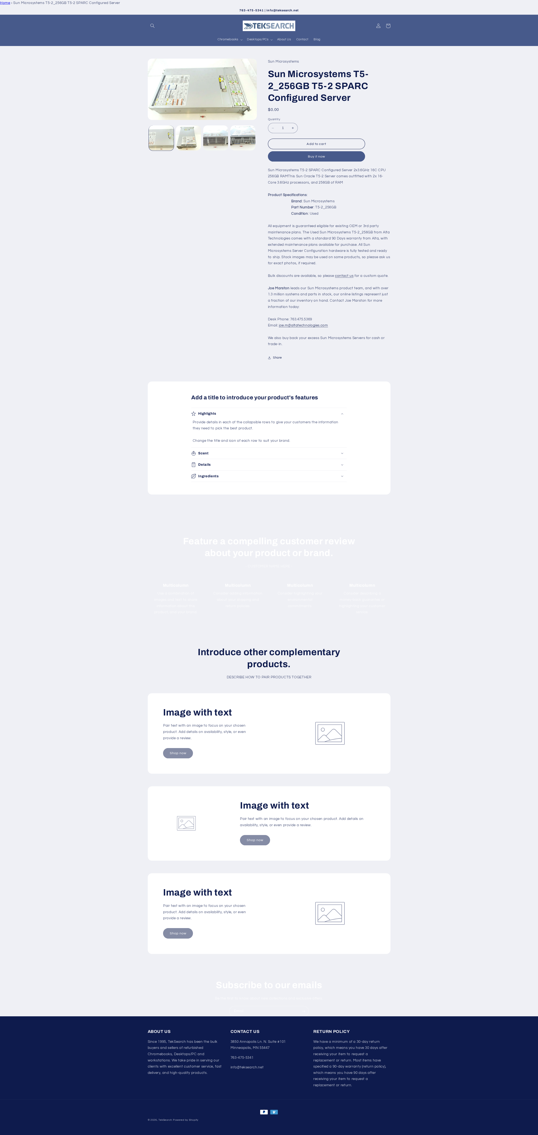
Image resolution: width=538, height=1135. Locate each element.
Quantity (274, 119)
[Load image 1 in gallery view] (161, 137)
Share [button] (277, 357)
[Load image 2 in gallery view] (188, 137)
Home (5, 3)
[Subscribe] (304, 1011)
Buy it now (316, 156)
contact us (344, 276)
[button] (152, 26)
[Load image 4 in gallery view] (242, 137)
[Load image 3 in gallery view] (215, 137)
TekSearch (165, 1120)
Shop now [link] (178, 753)
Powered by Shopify (185, 1120)
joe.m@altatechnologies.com (303, 325)
